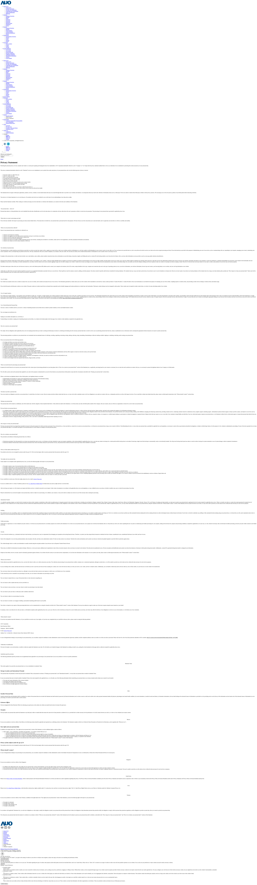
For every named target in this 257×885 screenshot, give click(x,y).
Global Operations (10, 132)
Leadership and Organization (12, 11)
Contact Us (5, 130)
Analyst (7, 57)
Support (5, 114)
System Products (9, 31)
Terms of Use (7, 849)
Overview (8, 125)
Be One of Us (9, 126)
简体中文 (8, 137)
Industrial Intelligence (10, 33)
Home (2, 159)
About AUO (5, 6)
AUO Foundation (9, 122)
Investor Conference (10, 53)
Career (4, 124)
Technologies (6, 35)
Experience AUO (9, 129)
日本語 (7, 139)
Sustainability (6, 119)
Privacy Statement (14, 849)
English (7, 135)
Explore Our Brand (10, 8)
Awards (7, 47)
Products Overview (10, 28)
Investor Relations (7, 48)
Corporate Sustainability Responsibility (14, 120)
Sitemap (2, 849)
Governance (8, 51)
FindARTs (8, 19)
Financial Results (9, 52)
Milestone (8, 13)
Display (7, 37)
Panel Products (9, 30)
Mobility (8, 17)
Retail (7, 18)
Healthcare (8, 24)
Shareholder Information (11, 55)
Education (8, 20)
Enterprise (8, 22)
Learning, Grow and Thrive (12, 128)
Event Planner (9, 58)
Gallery (7, 46)
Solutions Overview (10, 16)
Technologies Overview (11, 36)
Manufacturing (9, 23)
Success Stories (6, 96)
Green (7, 39)
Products (5, 27)
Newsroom (5, 42)
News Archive (9, 43)
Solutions (5, 14)
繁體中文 (8, 136)
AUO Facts (8, 49)
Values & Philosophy (10, 12)
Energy (7, 25)
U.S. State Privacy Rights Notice (35, 483)
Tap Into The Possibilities (11, 10)
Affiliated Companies (10, 54)
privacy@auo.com (37, 479)
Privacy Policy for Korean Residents (14, 778)
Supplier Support (9, 116)
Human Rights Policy (10, 123)
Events (7, 45)
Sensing (7, 40)
